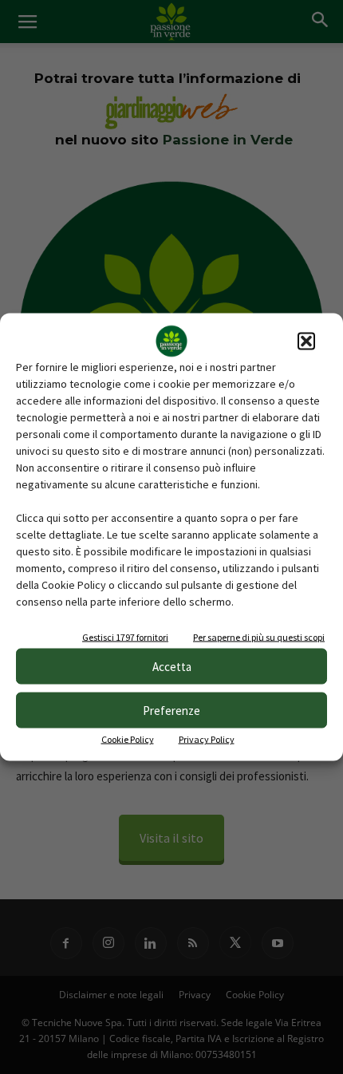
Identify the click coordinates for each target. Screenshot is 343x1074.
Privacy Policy (207, 739)
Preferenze (171, 709)
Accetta (171, 665)
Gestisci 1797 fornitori (125, 637)
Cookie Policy (127, 739)
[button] (306, 341)
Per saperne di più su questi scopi (259, 637)
